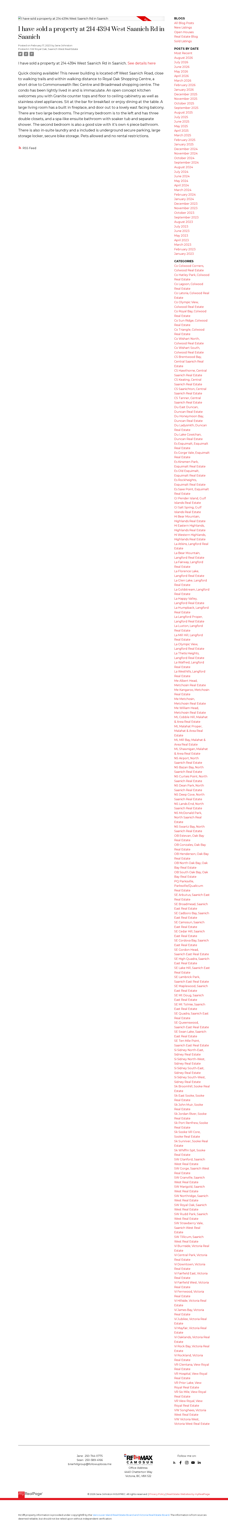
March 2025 (182, 135)
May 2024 (181, 181)
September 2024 (186, 162)
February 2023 (185, 249)
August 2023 (183, 222)
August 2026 (183, 57)
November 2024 (186, 153)
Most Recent (183, 53)
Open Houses (184, 32)
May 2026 (181, 71)
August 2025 (183, 112)
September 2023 (186, 217)
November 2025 (185, 98)
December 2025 (185, 94)
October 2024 (184, 158)
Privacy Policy (157, 1494)
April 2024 (181, 185)
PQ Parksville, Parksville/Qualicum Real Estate (188, 886)
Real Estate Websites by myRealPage (188, 1494)
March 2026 (182, 80)
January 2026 (184, 89)
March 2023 (182, 244)
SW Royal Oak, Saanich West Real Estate (54, 49)
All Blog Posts (184, 23)
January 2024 (184, 199)
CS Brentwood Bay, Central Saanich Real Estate (189, 361)
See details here (142, 63)
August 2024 (183, 167)
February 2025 (184, 140)
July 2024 (181, 172)
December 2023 (186, 203)
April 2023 (181, 240)
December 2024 (186, 149)
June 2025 (181, 121)
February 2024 (185, 194)
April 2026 (181, 76)
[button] (174, 1462)
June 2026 (181, 67)
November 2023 (186, 208)
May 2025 (181, 126)
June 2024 (182, 176)
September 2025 (186, 108)
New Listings (183, 27)
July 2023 (181, 226)
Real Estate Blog (186, 36)
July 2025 (181, 117)
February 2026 (184, 85)
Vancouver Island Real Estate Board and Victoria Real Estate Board (131, 1515)
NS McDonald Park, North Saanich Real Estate (188, 817)
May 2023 (181, 235)
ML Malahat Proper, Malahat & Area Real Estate (188, 731)
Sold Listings (183, 41)
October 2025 (184, 103)
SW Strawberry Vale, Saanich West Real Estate (188, 1228)
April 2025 (181, 130)
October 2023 (184, 212)
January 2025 (184, 144)
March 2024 (182, 190)
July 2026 (181, 62)
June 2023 (182, 231)
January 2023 (184, 253)
